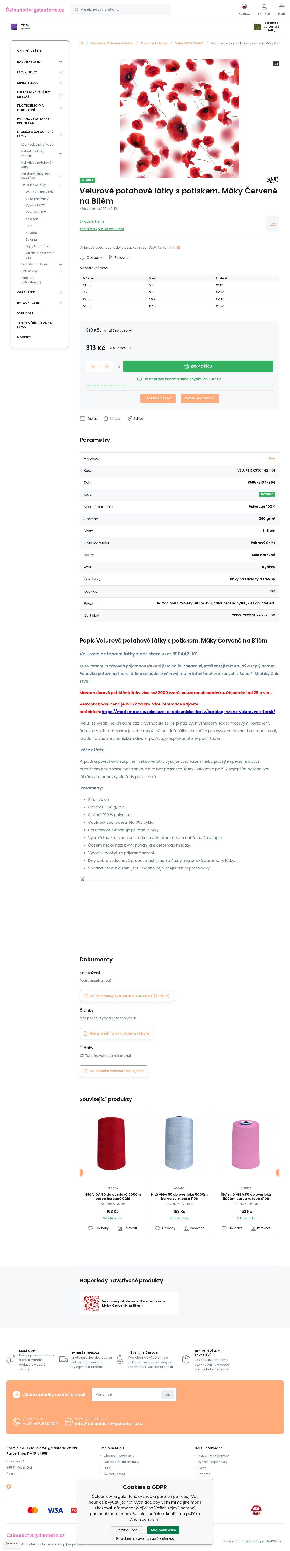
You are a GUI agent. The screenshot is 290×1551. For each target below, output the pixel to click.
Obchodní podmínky (119, 1456)
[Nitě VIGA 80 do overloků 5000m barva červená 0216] (113, 1144)
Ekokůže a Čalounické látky (112, 43)
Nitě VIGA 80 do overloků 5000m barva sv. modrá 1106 (179, 1196)
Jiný (273, 224)
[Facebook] (8, 1486)
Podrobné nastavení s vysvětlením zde (145, 1538)
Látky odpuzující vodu (37, 144)
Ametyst (32, 219)
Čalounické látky (154, 43)
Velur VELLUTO (36, 212)
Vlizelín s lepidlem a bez (40, 255)
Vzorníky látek (29, 51)
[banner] (35, 10)
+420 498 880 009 (40, 1423)
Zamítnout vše (127, 1530)
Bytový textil (28, 303)
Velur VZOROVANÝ (189, 43)
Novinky (24, 337)
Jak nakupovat (114, 1474)
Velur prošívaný (37, 199)
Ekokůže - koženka (34, 264)
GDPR (107, 1468)
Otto (29, 226)
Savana (31, 239)
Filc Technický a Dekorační (30, 107)
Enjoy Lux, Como (38, 246)
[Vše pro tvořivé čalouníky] (81, 43)
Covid (202, 1468)
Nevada (31, 233)
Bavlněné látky (29, 62)
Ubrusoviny (29, 271)
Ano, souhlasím (163, 1530)
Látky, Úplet (27, 72)
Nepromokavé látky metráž (33, 94)
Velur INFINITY (35, 205)
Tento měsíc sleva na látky (34, 325)
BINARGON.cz (274, 1541)
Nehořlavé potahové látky (36, 164)
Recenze (204, 1474)
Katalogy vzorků (200, 398)
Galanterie (26, 292)
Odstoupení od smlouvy (121, 1462)
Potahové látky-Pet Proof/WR (34, 121)
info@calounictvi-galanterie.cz (109, 1424)
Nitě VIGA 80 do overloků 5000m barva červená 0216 (112, 1196)
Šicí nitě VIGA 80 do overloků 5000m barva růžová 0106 (246, 1196)
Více (172, 247)
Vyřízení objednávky (212, 1462)
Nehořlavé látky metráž (32, 153)
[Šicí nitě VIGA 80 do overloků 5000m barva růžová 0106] (246, 1144)
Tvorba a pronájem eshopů (244, 1541)
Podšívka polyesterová (31, 280)
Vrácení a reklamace (213, 1456)
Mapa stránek (78, 1544)
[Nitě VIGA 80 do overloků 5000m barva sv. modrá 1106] (179, 1144)
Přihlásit (167, 1394)
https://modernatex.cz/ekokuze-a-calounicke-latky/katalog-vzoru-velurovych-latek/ (188, 711)
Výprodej (25, 313)
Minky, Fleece (27, 83)
